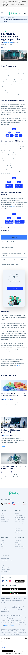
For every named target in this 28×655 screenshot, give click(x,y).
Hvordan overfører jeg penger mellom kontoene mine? (6, 563)
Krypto (2, 548)
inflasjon (13, 206)
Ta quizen (14, 288)
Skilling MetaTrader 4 (19, 546)
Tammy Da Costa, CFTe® (8, 42)
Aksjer (2, 542)
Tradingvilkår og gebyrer (20, 519)
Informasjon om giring (19, 521)
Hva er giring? (18, 528)
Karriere (3, 515)
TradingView (17, 544)
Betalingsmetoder (5, 558)
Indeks (2, 544)
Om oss (2, 513)
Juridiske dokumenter (5, 571)
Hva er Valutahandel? (19, 524)
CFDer (18, 365)
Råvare (2, 546)
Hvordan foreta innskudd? (6, 560)
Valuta (2, 540)
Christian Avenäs (6, 472)
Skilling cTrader (18, 542)
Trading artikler (18, 532)
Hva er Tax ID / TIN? (5, 567)
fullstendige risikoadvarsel (10, 625)
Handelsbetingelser (19, 526)
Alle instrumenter (19, 515)
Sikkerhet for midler (5, 519)
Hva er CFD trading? (19, 523)
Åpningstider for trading (20, 517)
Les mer (3, 410)
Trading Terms (11, 17)
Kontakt (2, 517)
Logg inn (24, 13)
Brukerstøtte (17, 9)
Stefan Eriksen (6, 399)
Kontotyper (17, 513)
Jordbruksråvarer (4, 550)
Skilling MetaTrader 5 (19, 548)
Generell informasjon (5, 569)
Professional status (19, 530)
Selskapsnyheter (4, 521)
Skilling (3, 17)
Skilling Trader (18, 540)
